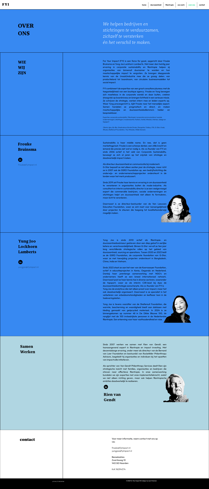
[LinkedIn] (20, 160)
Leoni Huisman (152, 481)
